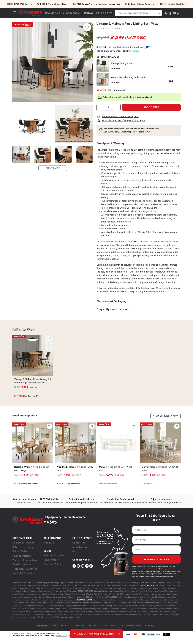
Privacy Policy (51, 559)
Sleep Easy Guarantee (24, 568)
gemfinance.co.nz (84, 600)
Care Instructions (22, 564)
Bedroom (67, 625)
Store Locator (80, 547)
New (54, 625)
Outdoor (117, 625)
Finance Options (21, 555)
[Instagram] (78, 566)
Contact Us (78, 542)
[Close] (119, 634)
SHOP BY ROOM (71, 13)
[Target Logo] (30, 12)
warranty (115, 131)
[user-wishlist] (174, 12)
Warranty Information (24, 560)
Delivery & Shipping (23, 542)
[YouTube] (82, 566)
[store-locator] (166, 12)
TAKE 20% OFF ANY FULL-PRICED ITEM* (94, 633)
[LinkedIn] (91, 566)
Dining (91, 625)
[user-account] (170, 12)
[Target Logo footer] (28, 520)
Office (104, 625)
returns (126, 131)
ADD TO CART (151, 107)
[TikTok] (87, 566)
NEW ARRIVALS (52, 13)
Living (80, 625)
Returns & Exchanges (24, 547)
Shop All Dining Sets (165, 416)
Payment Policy (52, 564)
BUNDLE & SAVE (104, 13)
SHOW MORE (53, 168)
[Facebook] (74, 566)
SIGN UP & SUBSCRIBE (156, 559)
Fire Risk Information (24, 573)
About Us (49, 542)
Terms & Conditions (55, 555)
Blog (75, 551)
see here (150, 585)
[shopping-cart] (178, 12)
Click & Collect (20, 551)
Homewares (134, 625)
